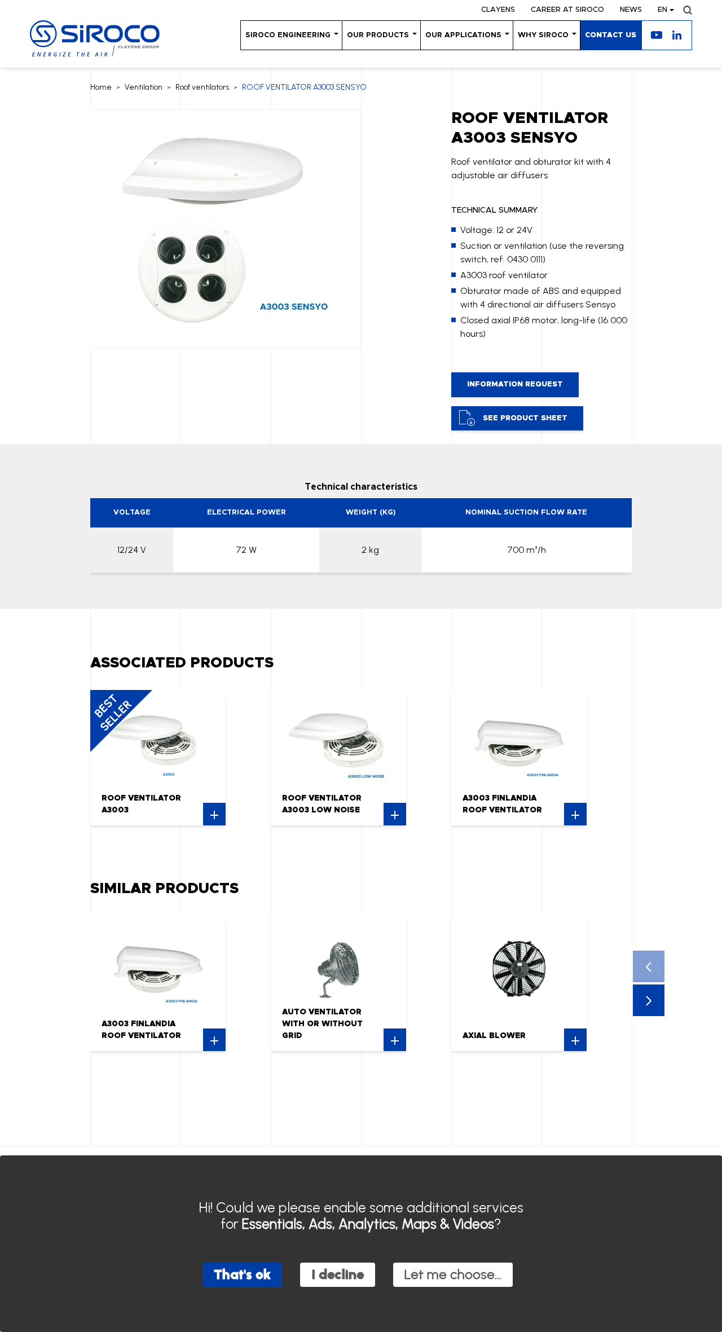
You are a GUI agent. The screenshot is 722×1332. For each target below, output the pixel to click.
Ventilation (143, 87)
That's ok (242, 1274)
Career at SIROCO (567, 10)
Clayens (498, 10)
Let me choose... (452, 1274)
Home (101, 87)
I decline (337, 1274)
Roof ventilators (202, 87)
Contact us (610, 35)
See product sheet (525, 418)
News (631, 10)
